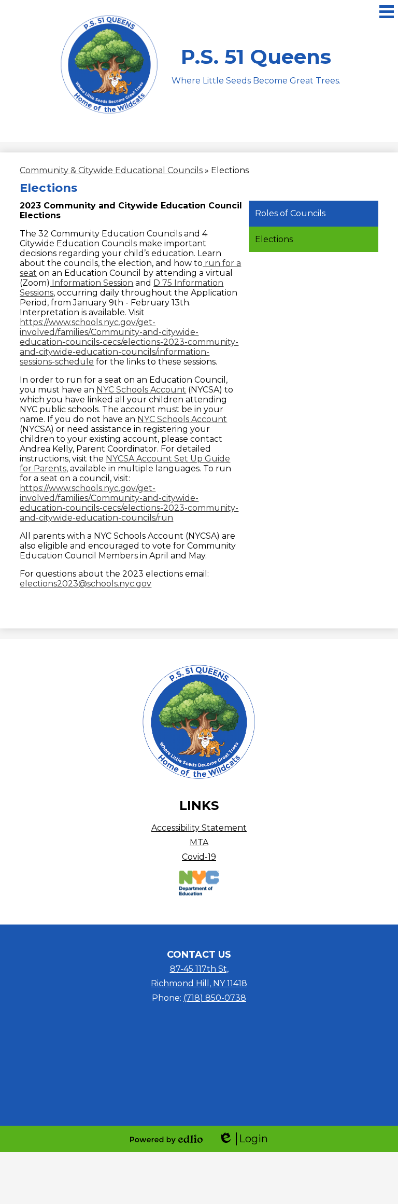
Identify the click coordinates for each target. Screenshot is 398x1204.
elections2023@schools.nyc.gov (85, 584)
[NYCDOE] (199, 894)
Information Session (91, 283)
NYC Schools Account (141, 390)
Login (243, 1138)
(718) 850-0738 (214, 998)
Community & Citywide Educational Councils (111, 170)
